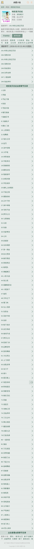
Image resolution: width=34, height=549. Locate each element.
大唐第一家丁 (17, 539)
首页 (2, 7)
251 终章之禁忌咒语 (16, 26)
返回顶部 (31, 382)
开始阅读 (6, 36)
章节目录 (17, 36)
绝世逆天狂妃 (15, 7)
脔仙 (28, 40)
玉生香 (13, 43)
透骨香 (12, 40)
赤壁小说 (17, 2)
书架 (2, 2)
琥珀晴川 (20, 14)
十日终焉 (20, 40)
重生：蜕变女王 (16, 536)
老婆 (7, 43)
